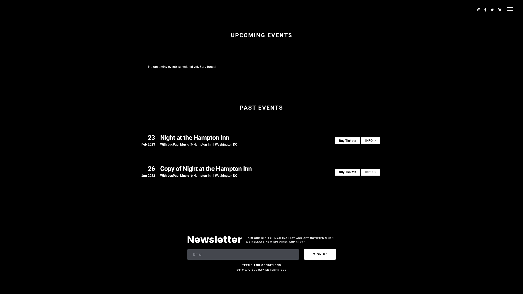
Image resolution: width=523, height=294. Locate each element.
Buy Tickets (347, 141)
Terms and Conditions (261, 265)
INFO (369, 141)
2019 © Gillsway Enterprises (262, 269)
